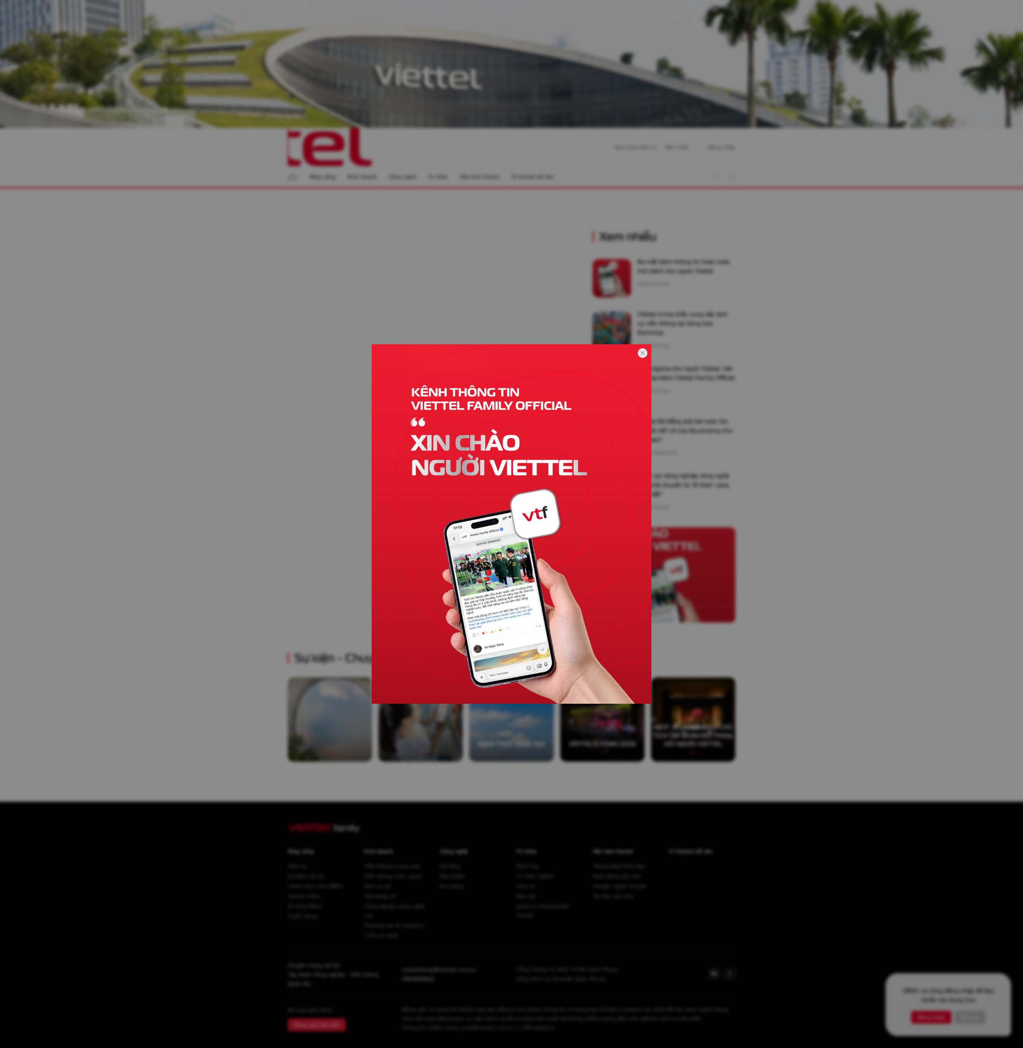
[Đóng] (642, 353)
